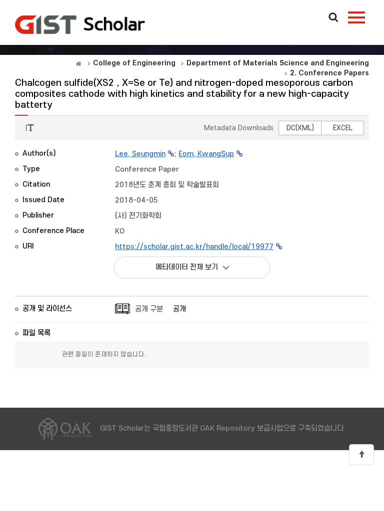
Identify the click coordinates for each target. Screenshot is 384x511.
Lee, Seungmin (140, 154)
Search (333, 17)
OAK (80, 24)
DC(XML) (300, 128)
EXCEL (342, 128)
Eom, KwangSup (206, 154)
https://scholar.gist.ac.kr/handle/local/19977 (194, 247)
